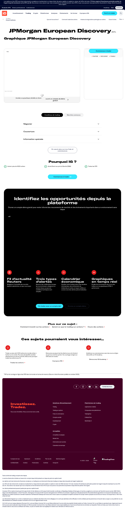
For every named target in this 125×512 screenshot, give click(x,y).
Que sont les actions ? (53, 19)
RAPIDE (95, 56)
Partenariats (35, 462)
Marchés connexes (73, 115)
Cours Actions (112, 19)
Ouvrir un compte (109, 13)
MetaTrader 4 (88, 421)
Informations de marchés (59, 442)
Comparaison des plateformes (93, 410)
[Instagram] (83, 386)
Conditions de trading (52, 115)
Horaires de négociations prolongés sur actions (93, 19)
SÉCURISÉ (104, 56)
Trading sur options (58, 410)
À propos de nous (15, 459)
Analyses (54, 13)
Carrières (45, 462)
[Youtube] (90, 386)
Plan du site (48, 459)
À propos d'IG (84, 13)
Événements (64, 13)
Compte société (57, 417)
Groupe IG (55, 462)
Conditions (38, 459)
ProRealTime (88, 417)
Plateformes (44, 13)
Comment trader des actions (69, 19)
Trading (28, 13)
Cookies (25, 462)
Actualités (56, 431)
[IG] (4, 13)
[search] (121, 13)
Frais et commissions (58, 414)
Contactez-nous (107, 387)
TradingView (88, 414)
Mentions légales (60, 459)
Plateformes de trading (93, 403)
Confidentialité (14, 462)
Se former (74, 13)
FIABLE (113, 56)
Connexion (119, 7)
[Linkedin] (96, 386)
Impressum (27, 459)
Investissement (18, 13)
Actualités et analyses (58, 435)
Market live (56, 438)
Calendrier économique (59, 445)
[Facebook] (76, 386)
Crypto (35, 13)
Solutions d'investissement (62, 403)
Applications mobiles (90, 407)
